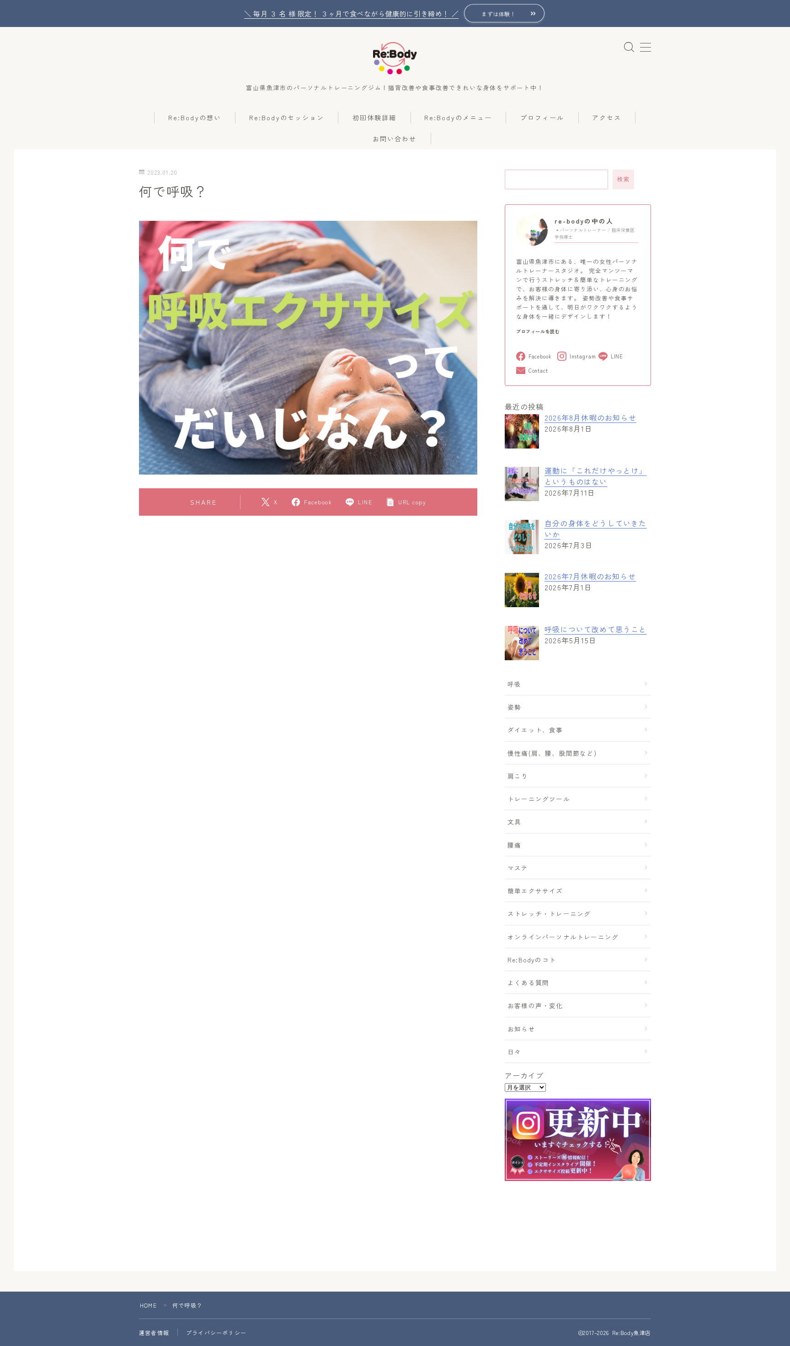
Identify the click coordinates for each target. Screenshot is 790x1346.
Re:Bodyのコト (531, 959)
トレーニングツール (538, 798)
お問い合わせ (395, 138)
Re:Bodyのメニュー (458, 117)
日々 (514, 1051)
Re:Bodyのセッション (286, 117)
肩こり (517, 775)
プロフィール (542, 117)
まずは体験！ (498, 13)
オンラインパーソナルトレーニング (563, 936)
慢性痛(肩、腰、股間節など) (552, 753)
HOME (148, 1305)
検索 (623, 179)
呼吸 (514, 684)
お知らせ (521, 1028)
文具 (514, 821)
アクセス (606, 117)
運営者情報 (154, 1332)
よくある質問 (528, 982)
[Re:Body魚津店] (395, 58)
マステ (517, 867)
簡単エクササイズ (535, 890)
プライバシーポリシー (216, 1332)
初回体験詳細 (374, 117)
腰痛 (514, 844)
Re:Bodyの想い (194, 117)
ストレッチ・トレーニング (549, 913)
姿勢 (514, 706)
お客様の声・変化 (535, 1005)
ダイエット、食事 (535, 729)
